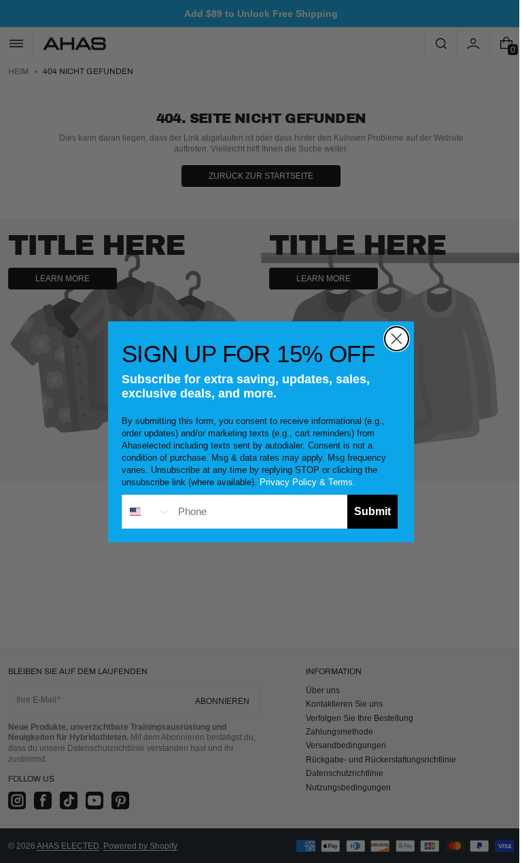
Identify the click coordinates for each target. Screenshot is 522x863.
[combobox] (142, 511)
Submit (367, 511)
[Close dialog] (392, 339)
